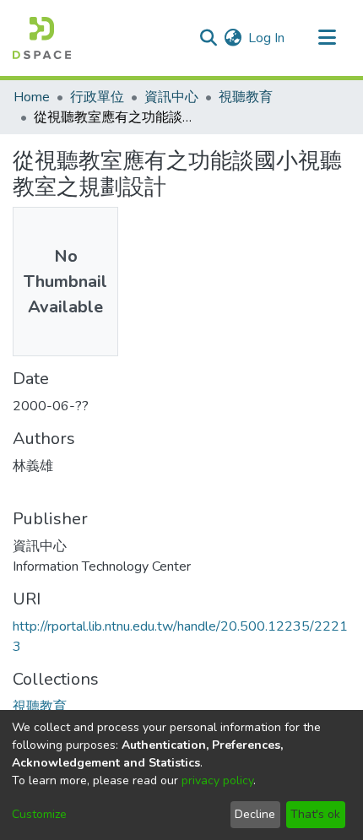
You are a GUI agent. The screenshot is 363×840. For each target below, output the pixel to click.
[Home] (42, 38)
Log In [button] (267, 38)
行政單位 (97, 97)
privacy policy (217, 780)
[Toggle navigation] (326, 38)
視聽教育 (246, 97)
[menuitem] (232, 38)
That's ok (315, 814)
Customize (39, 814)
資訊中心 (171, 97)
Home (32, 97)
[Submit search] (208, 38)
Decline (255, 814)
